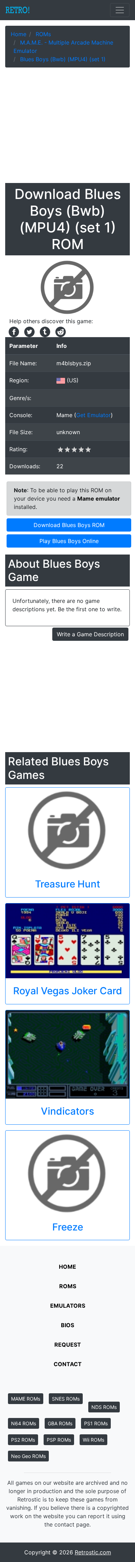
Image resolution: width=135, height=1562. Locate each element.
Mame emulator (98, 498)
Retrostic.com (93, 1552)
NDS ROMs (104, 1407)
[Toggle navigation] (119, 10)
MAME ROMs (25, 1399)
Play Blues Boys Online (69, 540)
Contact (68, 1364)
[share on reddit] (59, 331)
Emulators (67, 1305)
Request (67, 1344)
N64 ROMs (23, 1423)
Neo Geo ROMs (28, 1456)
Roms (67, 1286)
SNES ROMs (66, 1399)
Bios (67, 1325)
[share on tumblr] (44, 331)
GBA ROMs (60, 1423)
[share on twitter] (28, 331)
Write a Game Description (90, 634)
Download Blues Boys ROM (69, 524)
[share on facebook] (13, 331)
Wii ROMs (93, 1440)
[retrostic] (18, 10)
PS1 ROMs (96, 1423)
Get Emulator (93, 415)
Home (67, 1266)
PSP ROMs (59, 1440)
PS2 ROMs (23, 1440)
